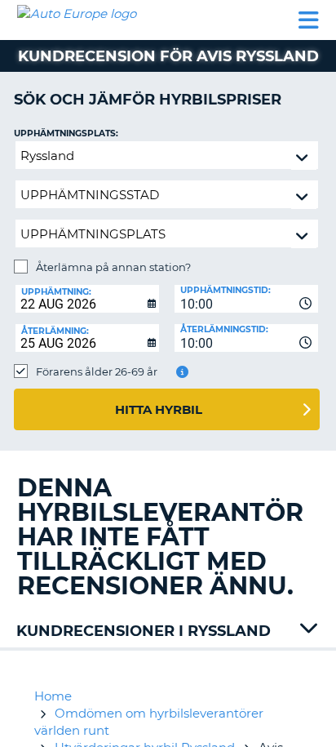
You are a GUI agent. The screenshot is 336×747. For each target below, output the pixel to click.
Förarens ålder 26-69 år (96, 371)
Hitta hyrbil (158, 409)
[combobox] (246, 299)
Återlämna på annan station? (113, 266)
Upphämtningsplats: (66, 133)
